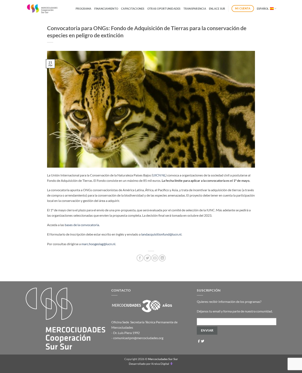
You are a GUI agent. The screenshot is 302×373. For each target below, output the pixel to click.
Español (263, 8)
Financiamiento (106, 8)
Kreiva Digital (160, 363)
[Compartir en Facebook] (140, 258)
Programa (83, 8)
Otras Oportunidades (164, 8)
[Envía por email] (154, 258)
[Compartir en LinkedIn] (162, 258)
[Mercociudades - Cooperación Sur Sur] (42, 8)
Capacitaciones (132, 8)
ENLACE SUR (217, 8)
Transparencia (194, 8)
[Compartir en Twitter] (147, 258)
